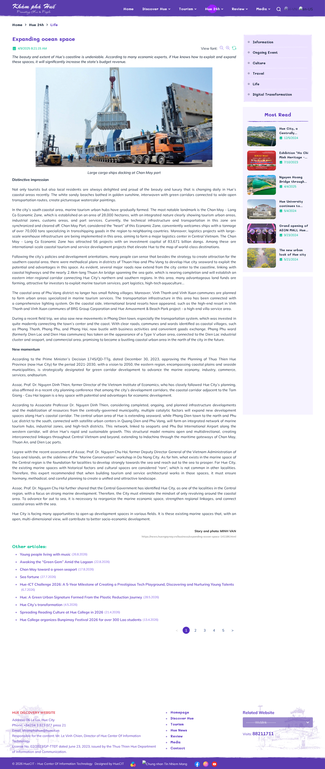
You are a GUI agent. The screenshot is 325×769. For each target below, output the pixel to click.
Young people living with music (45, 554)
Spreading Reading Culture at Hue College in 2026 (61, 612)
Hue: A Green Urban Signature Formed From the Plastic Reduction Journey (81, 597)
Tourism (186, 8)
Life (256, 84)
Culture (259, 63)
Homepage (179, 712)
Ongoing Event (265, 52)
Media (261, 8)
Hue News (178, 730)
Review (238, 8)
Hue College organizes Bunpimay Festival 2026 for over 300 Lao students (80, 619)
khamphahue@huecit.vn (40, 730)
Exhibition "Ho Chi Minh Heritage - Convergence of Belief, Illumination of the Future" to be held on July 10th (293, 155)
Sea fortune (29, 577)
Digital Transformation (272, 94)
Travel (258, 73)
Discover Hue (154, 8)
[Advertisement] (124, 665)
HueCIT (118, 764)
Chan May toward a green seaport (48, 569)
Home (128, 8)
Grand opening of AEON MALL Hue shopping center (293, 228)
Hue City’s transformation (41, 604)
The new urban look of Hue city (292, 252)
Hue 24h (212, 8)
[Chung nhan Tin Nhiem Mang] (164, 763)
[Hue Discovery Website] (41, 9)
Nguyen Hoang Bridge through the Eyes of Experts (291, 179)
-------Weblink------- (261, 722)
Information (263, 42)
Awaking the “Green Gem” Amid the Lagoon (56, 562)
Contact (177, 748)
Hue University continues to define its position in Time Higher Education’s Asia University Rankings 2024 (292, 203)
